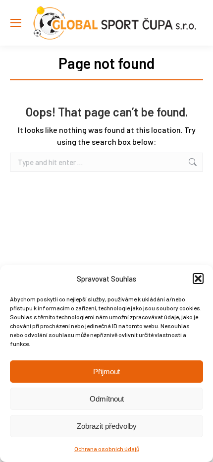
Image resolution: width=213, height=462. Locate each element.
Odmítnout (107, 399)
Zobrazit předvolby (107, 426)
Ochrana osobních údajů (106, 448)
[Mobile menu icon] (16, 23)
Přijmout (106, 371)
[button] (198, 279)
